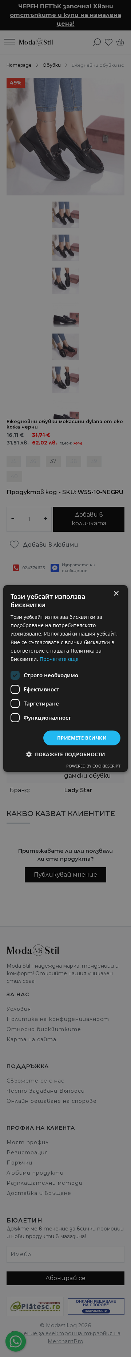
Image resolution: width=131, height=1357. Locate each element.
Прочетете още (59, 658)
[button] (65, 754)
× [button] (116, 593)
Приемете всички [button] (82, 738)
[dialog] (65, 678)
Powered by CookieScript (93, 766)
